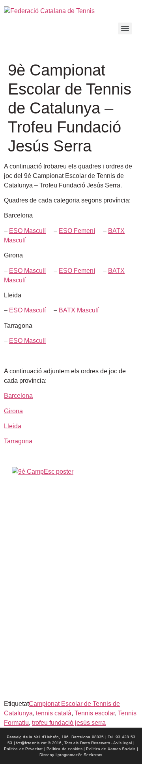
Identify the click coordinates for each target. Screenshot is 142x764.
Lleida (12, 426)
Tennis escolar (95, 713)
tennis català (53, 713)
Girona (13, 411)
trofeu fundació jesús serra (69, 722)
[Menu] (125, 28)
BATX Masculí (79, 310)
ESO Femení (77, 230)
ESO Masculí (27, 230)
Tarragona (18, 441)
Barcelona (18, 395)
